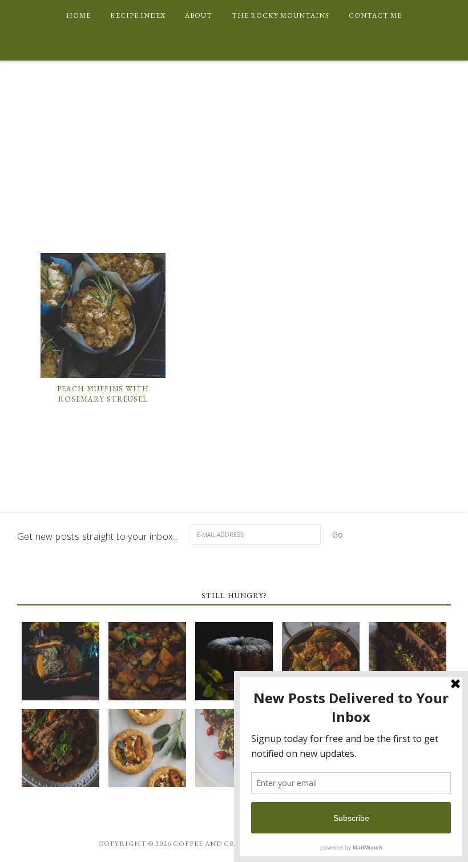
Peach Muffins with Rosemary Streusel (103, 394)
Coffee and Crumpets (234, 166)
